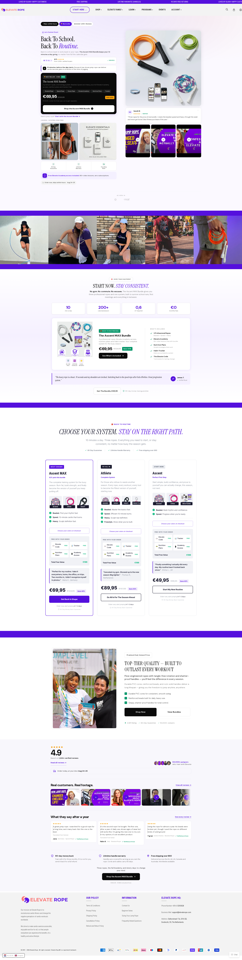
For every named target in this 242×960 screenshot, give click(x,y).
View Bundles (174, 712)
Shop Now (140, 712)
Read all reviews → (58, 763)
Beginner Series (127, 911)
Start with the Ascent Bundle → (67, 116)
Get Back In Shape (69, 599)
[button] (233, 9)
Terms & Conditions (93, 906)
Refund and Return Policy (95, 926)
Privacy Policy (91, 911)
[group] (121, 797)
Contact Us (126, 906)
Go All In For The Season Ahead (121, 597)
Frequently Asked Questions (132, 921)
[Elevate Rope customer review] (65, 797)
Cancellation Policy (93, 921)
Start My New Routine (173, 589)
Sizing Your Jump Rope (130, 916)
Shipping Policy (91, 916)
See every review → (183, 817)
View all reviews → (183, 785)
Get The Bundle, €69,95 (107, 391)
